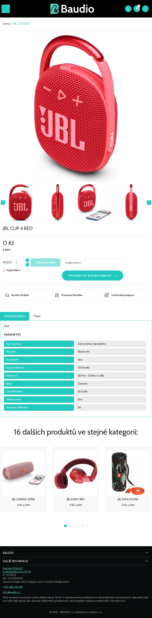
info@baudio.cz (11, 592)
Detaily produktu (14, 316)
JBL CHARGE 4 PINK (23, 499)
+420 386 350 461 (13, 587)
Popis (37, 316)
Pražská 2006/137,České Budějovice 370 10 (17, 570)
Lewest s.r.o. (95, 612)
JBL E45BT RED (76, 499)
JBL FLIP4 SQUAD (128, 499)
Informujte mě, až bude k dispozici (89, 275)
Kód (6, 326)
